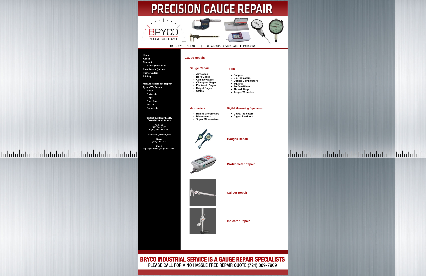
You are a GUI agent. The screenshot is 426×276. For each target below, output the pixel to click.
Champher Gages (206, 82)
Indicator (150, 105)
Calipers (238, 75)
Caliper (150, 97)
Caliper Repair (237, 192)
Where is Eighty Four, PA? (159, 135)
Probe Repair (153, 101)
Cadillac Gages (205, 79)
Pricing (147, 76)
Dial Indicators (242, 77)
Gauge (150, 91)
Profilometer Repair (241, 164)
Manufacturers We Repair (157, 83)
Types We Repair (152, 87)
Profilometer (152, 94)
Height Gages (204, 88)
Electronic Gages (206, 85)
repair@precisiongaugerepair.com (159, 147)
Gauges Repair (237, 139)
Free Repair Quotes (154, 69)
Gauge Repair (199, 68)
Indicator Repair (238, 221)
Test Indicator (153, 108)
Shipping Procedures (156, 65)
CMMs (200, 91)
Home (146, 55)
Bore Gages (203, 76)
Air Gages (202, 73)
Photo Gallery (150, 73)
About (146, 58)
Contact (147, 62)
